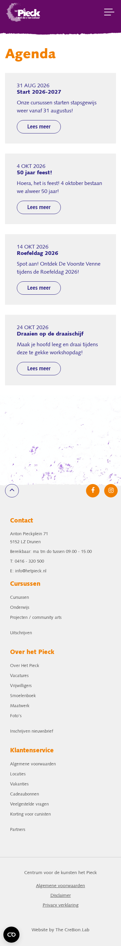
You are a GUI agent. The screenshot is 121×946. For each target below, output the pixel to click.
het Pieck (23, 11)
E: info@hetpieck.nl (28, 571)
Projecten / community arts (36, 618)
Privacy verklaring (61, 905)
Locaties (18, 774)
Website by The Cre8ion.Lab (60, 930)
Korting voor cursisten (30, 814)
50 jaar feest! (34, 173)
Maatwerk (20, 706)
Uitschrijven (21, 633)
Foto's (16, 716)
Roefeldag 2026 (37, 253)
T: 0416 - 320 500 (27, 561)
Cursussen (19, 597)
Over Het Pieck (24, 666)
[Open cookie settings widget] (11, 935)
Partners (17, 830)
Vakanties (19, 784)
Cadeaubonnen (24, 794)
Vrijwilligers (21, 686)
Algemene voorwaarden (33, 764)
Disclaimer (60, 895)
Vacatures (19, 676)
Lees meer (38, 127)
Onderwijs (19, 607)
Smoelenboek (23, 696)
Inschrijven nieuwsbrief (31, 731)
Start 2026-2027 (39, 92)
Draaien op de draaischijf (50, 334)
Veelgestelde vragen (29, 804)
